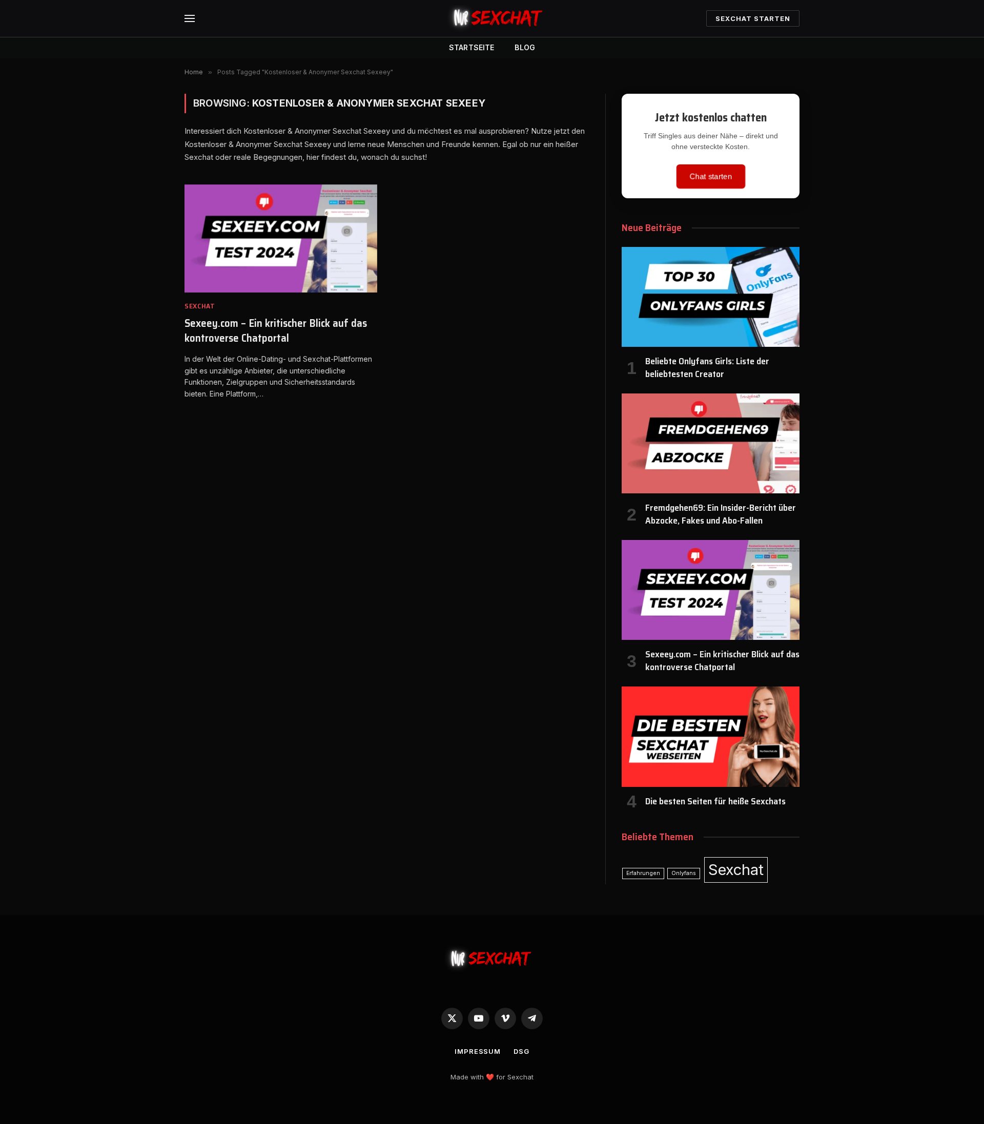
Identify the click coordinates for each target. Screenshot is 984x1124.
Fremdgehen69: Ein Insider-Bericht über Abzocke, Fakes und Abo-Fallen (720, 514)
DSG (521, 1051)
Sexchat (199, 306)
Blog (525, 47)
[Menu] (189, 18)
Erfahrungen (643, 873)
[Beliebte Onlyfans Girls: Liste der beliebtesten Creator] (710, 297)
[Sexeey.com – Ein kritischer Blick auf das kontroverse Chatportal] (280, 238)
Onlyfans (683, 873)
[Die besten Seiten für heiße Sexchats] (710, 736)
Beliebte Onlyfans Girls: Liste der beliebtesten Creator (707, 367)
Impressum (478, 1051)
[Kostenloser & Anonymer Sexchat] (492, 18)
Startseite (471, 47)
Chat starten (710, 176)
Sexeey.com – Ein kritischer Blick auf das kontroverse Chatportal (275, 330)
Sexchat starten (752, 18)
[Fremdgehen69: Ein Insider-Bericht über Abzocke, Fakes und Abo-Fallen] (710, 443)
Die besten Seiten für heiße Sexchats (715, 801)
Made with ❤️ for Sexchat (492, 1077)
